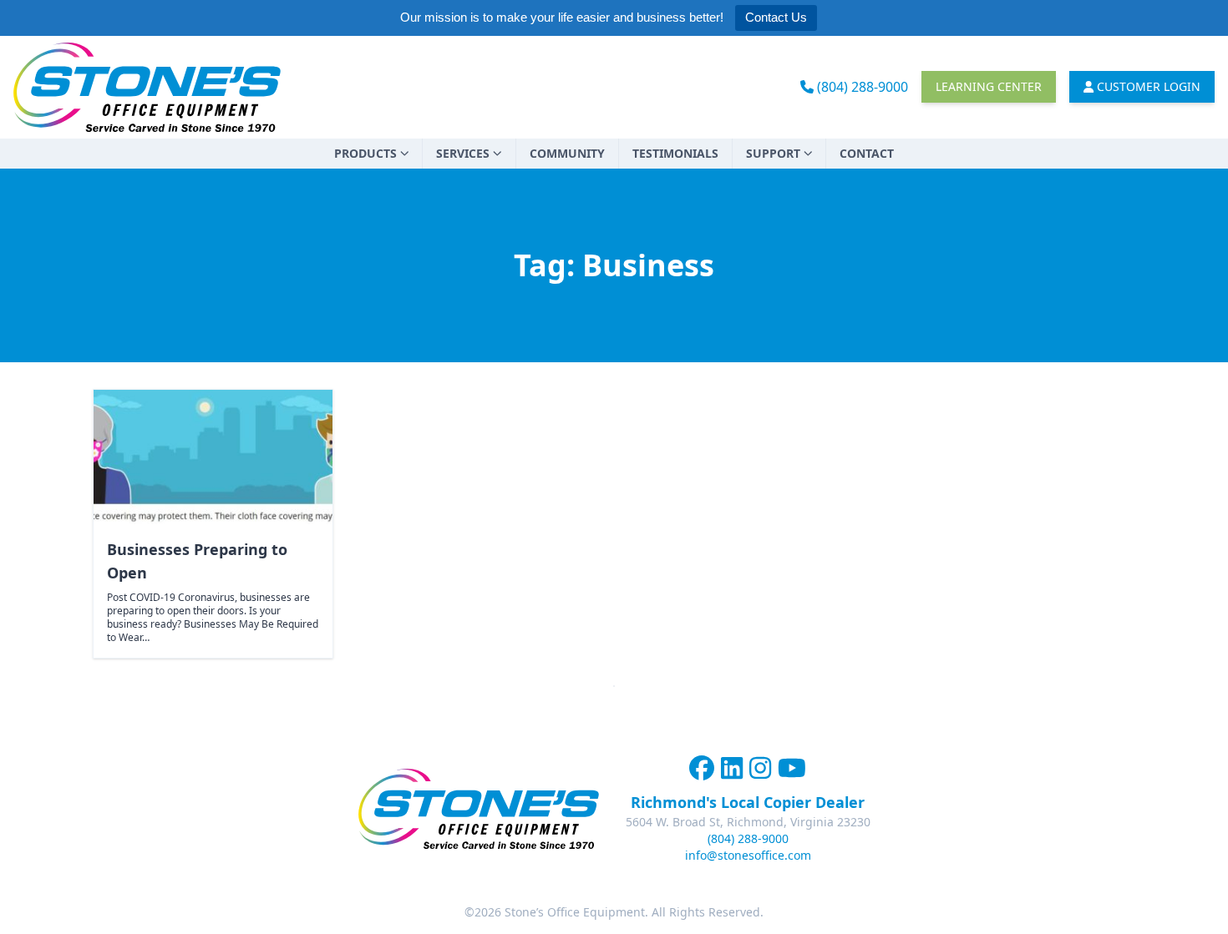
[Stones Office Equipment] (147, 87)
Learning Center (989, 86)
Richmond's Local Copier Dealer (748, 802)
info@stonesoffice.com (748, 855)
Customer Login (1147, 86)
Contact (867, 153)
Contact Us (776, 17)
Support (773, 153)
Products (365, 153)
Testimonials (675, 153)
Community (567, 153)
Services (463, 153)
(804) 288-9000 (861, 87)
